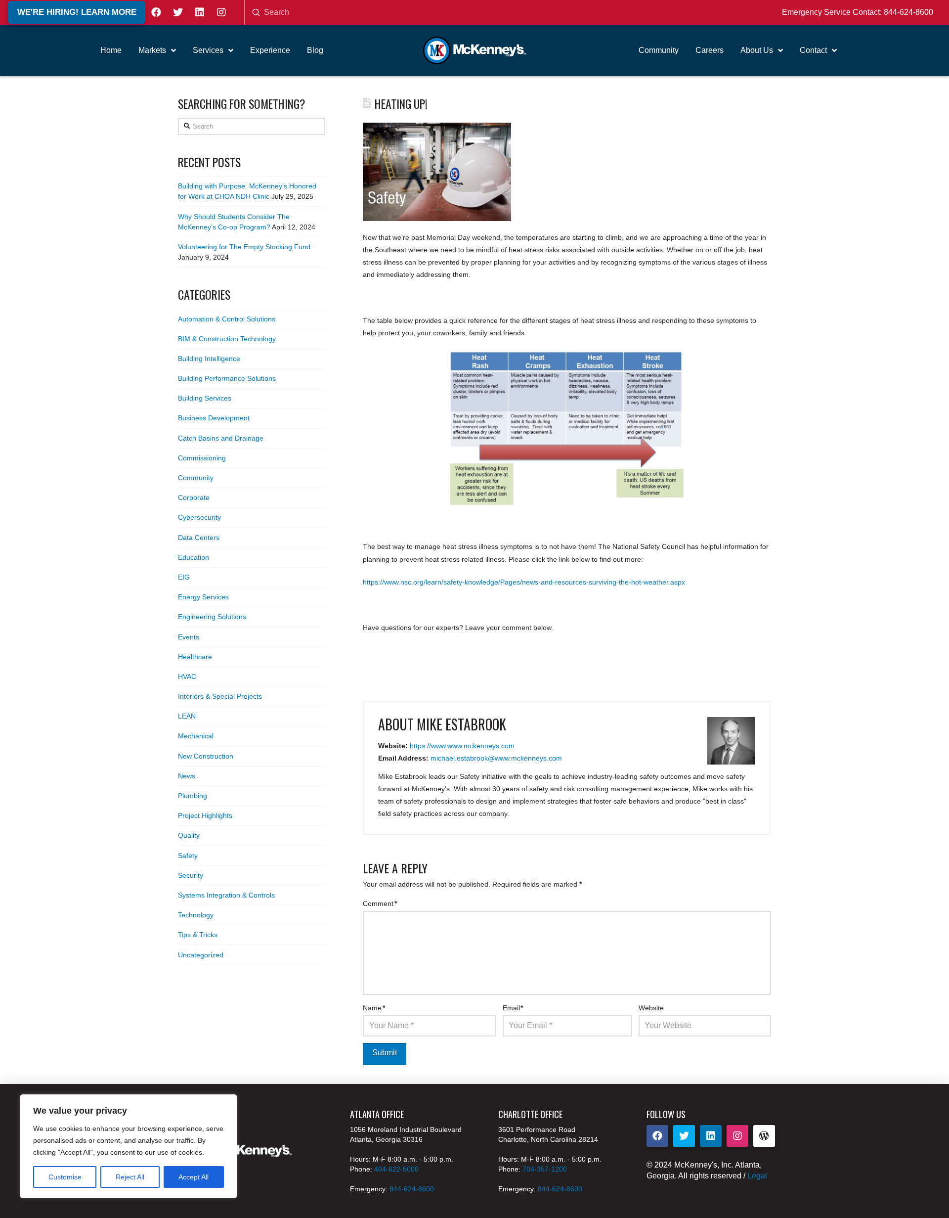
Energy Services (203, 597)
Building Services (204, 398)
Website (651, 1008)
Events (188, 637)
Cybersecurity (199, 517)
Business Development (214, 418)
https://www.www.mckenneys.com (462, 746)
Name (374, 1008)
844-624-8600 (908, 12)
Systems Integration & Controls (226, 895)
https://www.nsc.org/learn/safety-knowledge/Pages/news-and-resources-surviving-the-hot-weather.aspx (524, 582)
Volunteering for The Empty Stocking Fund (244, 247)
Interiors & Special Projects (220, 696)
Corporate (194, 497)
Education (193, 557)
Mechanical (196, 736)
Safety (188, 855)
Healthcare (195, 657)
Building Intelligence (209, 358)
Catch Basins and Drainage (220, 438)
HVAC (187, 676)
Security (190, 875)
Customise (65, 1177)
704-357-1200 (544, 1169)
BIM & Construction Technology (227, 339)
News (186, 776)
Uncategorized (200, 955)
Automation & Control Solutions (226, 319)
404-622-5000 (396, 1169)
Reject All (130, 1177)
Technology (196, 915)
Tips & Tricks (197, 935)
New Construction (205, 756)
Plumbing (192, 796)
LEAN (187, 716)
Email (513, 1008)
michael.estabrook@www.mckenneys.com (496, 758)
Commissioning (202, 458)
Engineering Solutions (212, 617)
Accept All (193, 1177)
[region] (128, 1146)
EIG (184, 577)
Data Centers (198, 537)
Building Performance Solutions (227, 378)
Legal (757, 1176)
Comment (380, 903)
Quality (189, 835)
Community (196, 478)
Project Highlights (205, 815)
